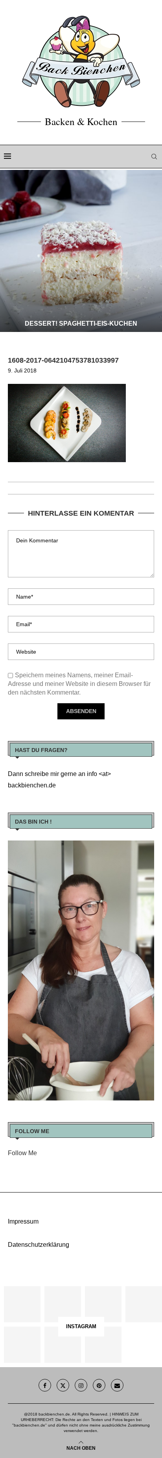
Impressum (23, 1221)
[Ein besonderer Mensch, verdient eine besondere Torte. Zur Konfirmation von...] (143, 1304)
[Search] (154, 156)
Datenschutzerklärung (38, 1244)
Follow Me (22, 1153)
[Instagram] (81, 1385)
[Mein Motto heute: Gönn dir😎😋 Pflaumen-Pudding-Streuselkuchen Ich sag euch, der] (62, 1304)
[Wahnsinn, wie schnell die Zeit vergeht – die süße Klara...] (62, 1345)
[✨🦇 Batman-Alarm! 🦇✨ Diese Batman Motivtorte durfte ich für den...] (22, 1304)
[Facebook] (45, 1385)
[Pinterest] (99, 1385)
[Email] (117, 1385)
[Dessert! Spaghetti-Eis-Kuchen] (81, 251)
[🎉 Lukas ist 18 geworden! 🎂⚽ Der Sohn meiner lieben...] (103, 1345)
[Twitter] (63, 1385)
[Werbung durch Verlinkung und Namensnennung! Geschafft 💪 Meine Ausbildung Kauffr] (103, 1304)
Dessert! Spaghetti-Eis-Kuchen (81, 323)
